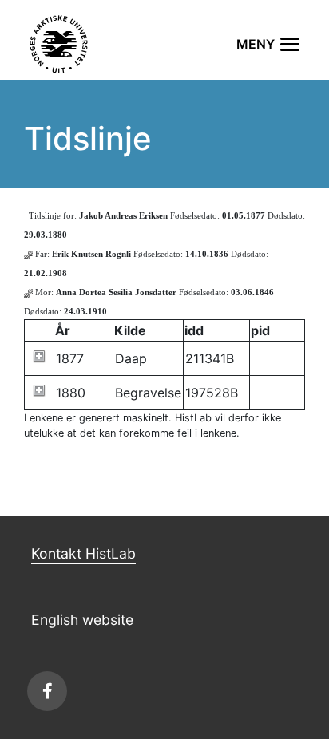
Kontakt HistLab (83, 553)
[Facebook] (47, 691)
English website (82, 619)
